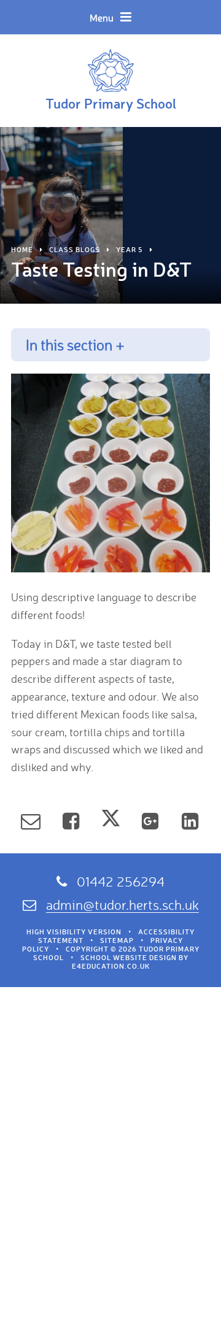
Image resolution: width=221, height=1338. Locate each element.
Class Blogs (74, 249)
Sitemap (117, 940)
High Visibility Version (74, 932)
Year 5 (129, 249)
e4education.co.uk (111, 966)
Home (22, 249)
